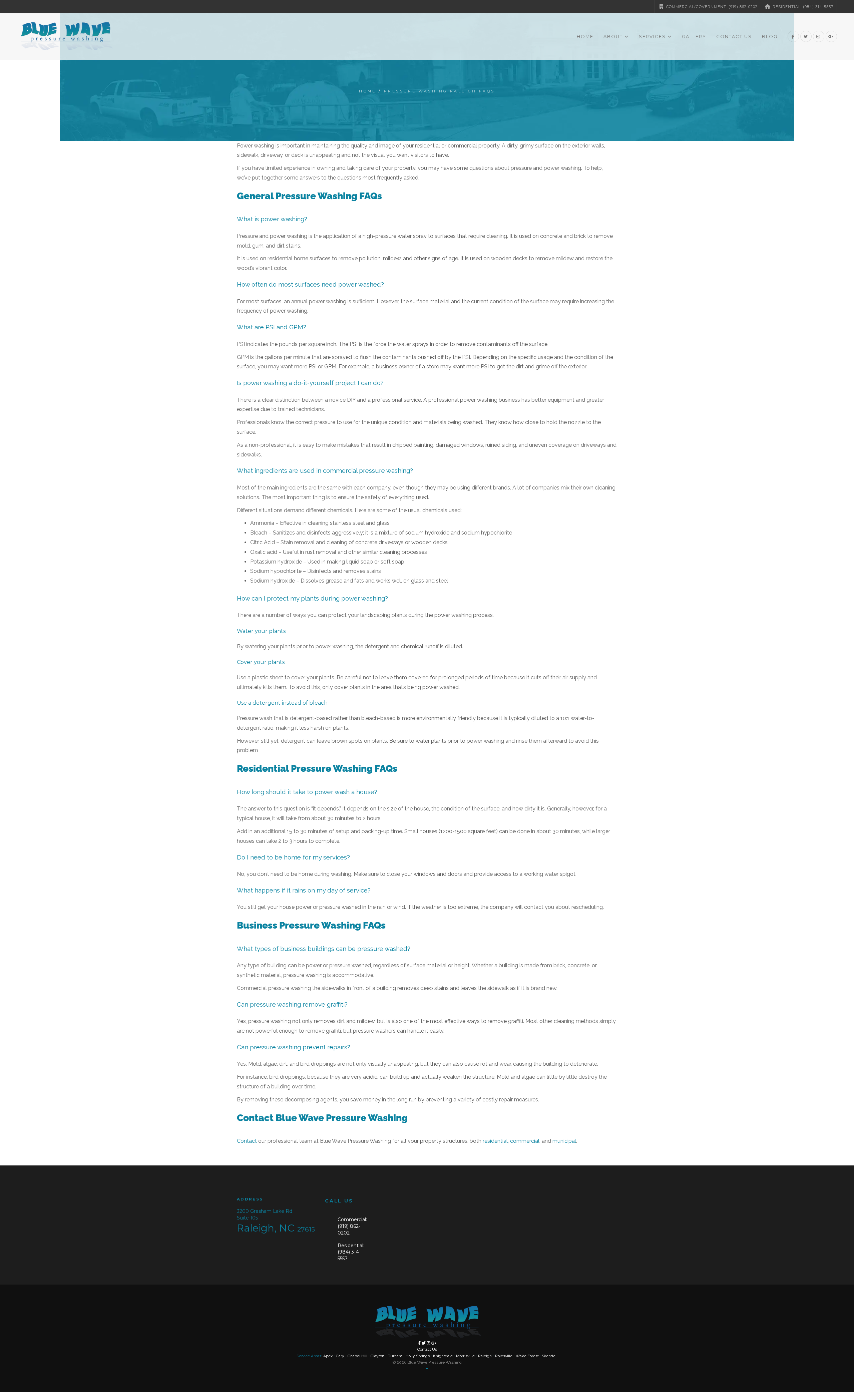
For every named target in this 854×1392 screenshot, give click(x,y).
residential (495, 1141)
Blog (770, 36)
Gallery (694, 36)
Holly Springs (418, 1356)
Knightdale (443, 1356)
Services (652, 36)
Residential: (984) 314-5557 (802, 6)
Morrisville (465, 1356)
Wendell (549, 1356)
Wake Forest (527, 1356)
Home (585, 36)
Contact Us (734, 36)
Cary (340, 1356)
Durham (395, 1356)
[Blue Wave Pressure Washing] (65, 36)
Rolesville (503, 1356)
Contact (247, 1141)
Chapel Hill (357, 1356)
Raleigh (485, 1356)
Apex (328, 1356)
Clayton (377, 1356)
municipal (564, 1141)
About (613, 36)
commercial (524, 1141)
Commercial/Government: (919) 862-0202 (711, 6)
